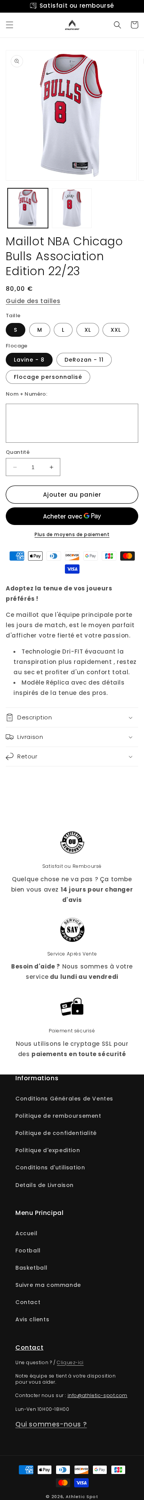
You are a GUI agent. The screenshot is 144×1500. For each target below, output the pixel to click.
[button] (9, 24)
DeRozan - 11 (84, 360)
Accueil (26, 1233)
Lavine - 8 (29, 360)
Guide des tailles (33, 301)
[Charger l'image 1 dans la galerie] (28, 208)
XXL (116, 330)
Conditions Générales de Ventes (64, 1098)
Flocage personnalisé (48, 377)
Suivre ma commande (48, 1285)
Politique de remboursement (58, 1116)
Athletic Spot (82, 1496)
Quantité (18, 452)
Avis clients (32, 1319)
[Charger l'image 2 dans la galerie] (72, 208)
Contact (27, 1302)
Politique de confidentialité (56, 1133)
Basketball (31, 1268)
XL (87, 330)
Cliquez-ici (70, 1362)
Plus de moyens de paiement (72, 534)
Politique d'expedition (47, 1150)
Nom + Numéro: (26, 394)
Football (28, 1250)
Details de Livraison (44, 1185)
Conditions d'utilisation (50, 1167)
